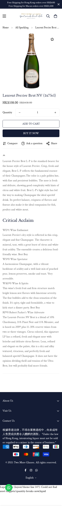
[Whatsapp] (36, 470)
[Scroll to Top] (55, 487)
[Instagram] (31, 470)
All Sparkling (22, 27)
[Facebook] (25, 470)
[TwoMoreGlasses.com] (31, 16)
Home (6, 27)
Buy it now (31, 133)
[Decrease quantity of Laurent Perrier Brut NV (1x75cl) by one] (20, 112)
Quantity (7, 112)
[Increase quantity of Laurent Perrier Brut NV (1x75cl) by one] (55, 112)
